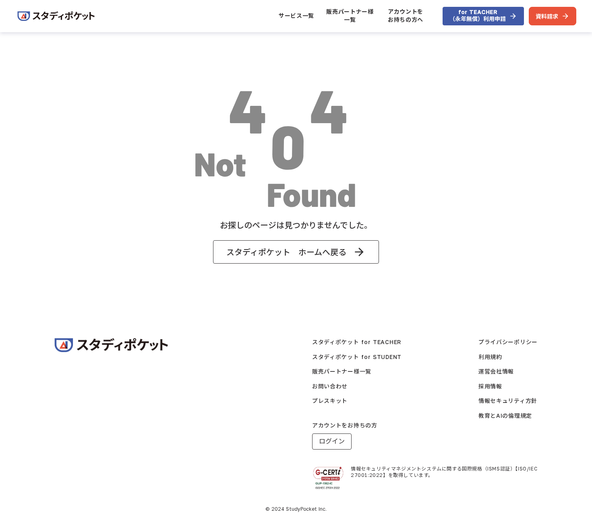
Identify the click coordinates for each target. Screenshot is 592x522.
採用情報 (490, 386)
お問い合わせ (330, 386)
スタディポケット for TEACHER (356, 341)
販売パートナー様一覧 (350, 15)
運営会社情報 (496, 371)
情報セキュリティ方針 (507, 400)
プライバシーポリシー (508, 341)
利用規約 (490, 356)
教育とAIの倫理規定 (505, 415)
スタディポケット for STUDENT (357, 356)
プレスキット (330, 400)
